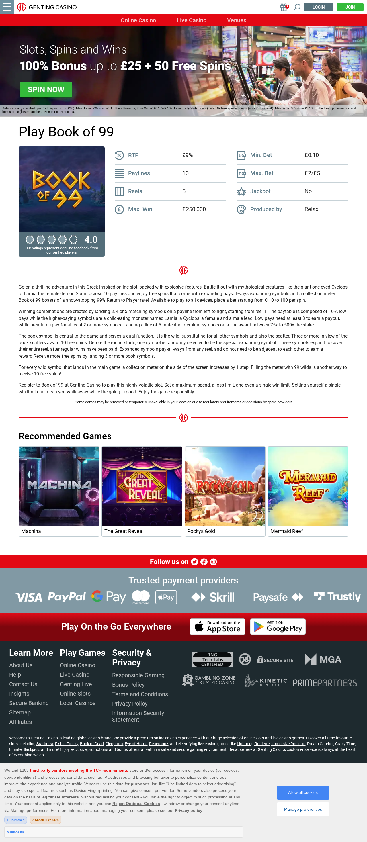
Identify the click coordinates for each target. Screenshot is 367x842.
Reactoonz (158, 743)
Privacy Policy (129, 703)
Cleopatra (114, 743)
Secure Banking (29, 703)
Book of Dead (92, 743)
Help (15, 674)
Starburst (44, 743)
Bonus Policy (128, 684)
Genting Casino (85, 385)
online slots (254, 738)
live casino (282, 738)
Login (319, 7)
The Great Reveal (124, 531)
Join (350, 7)
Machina (31, 531)
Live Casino (191, 20)
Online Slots (75, 693)
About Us (20, 665)
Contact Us (23, 684)
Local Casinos (77, 703)
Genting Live (76, 684)
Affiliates (20, 721)
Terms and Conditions (140, 694)
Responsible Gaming (138, 675)
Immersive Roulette (288, 743)
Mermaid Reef (286, 531)
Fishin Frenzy (66, 743)
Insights (19, 693)
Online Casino (138, 20)
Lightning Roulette (253, 743)
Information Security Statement (138, 716)
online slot (126, 287)
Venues (236, 20)
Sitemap (20, 712)
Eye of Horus (136, 743)
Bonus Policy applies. (59, 112)
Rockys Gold (201, 531)
